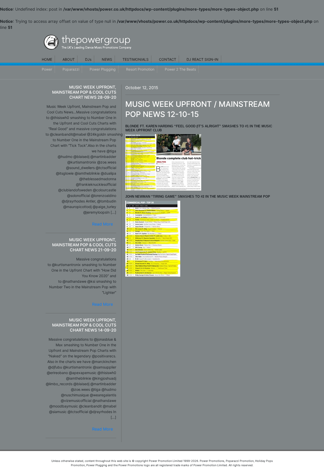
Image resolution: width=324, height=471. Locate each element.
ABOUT (69, 59)
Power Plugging (103, 69)
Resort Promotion (140, 69)
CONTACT (167, 59)
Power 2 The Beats (180, 69)
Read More (102, 224)
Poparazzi (71, 69)
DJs (88, 59)
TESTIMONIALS (136, 59)
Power (47, 69)
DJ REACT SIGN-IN (202, 59)
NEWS (107, 59)
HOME (47, 59)
